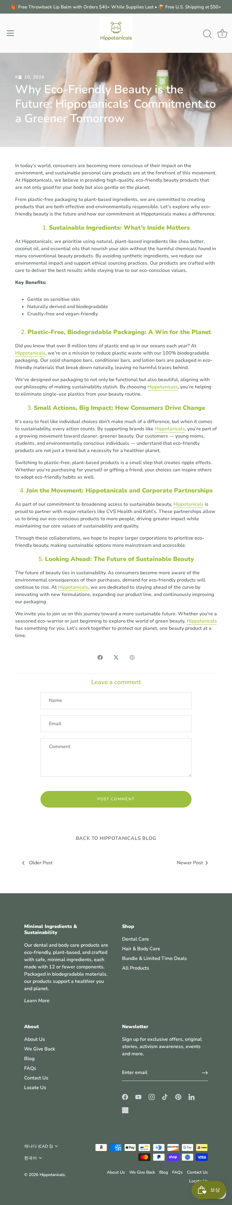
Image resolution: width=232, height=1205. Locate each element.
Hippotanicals (30, 353)
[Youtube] (138, 1096)
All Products (135, 968)
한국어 (30, 1158)
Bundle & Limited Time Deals (154, 958)
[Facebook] (125, 1096)
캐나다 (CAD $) (38, 1146)
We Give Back (39, 1049)
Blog (29, 1058)
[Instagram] (152, 1096)
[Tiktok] (165, 1096)
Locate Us (35, 1087)
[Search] (207, 34)
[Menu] (10, 33)
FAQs (30, 1068)
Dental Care (135, 939)
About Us (34, 1039)
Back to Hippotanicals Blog (116, 838)
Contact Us (36, 1078)
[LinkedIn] (191, 1096)
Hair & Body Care (141, 948)
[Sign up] (205, 1073)
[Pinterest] (178, 1096)
